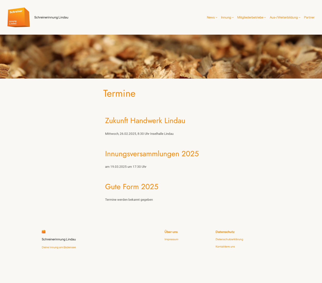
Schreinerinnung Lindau (51, 17)
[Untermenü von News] (216, 17)
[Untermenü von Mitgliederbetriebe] (265, 17)
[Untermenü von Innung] (233, 17)
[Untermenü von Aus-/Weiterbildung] (299, 17)
